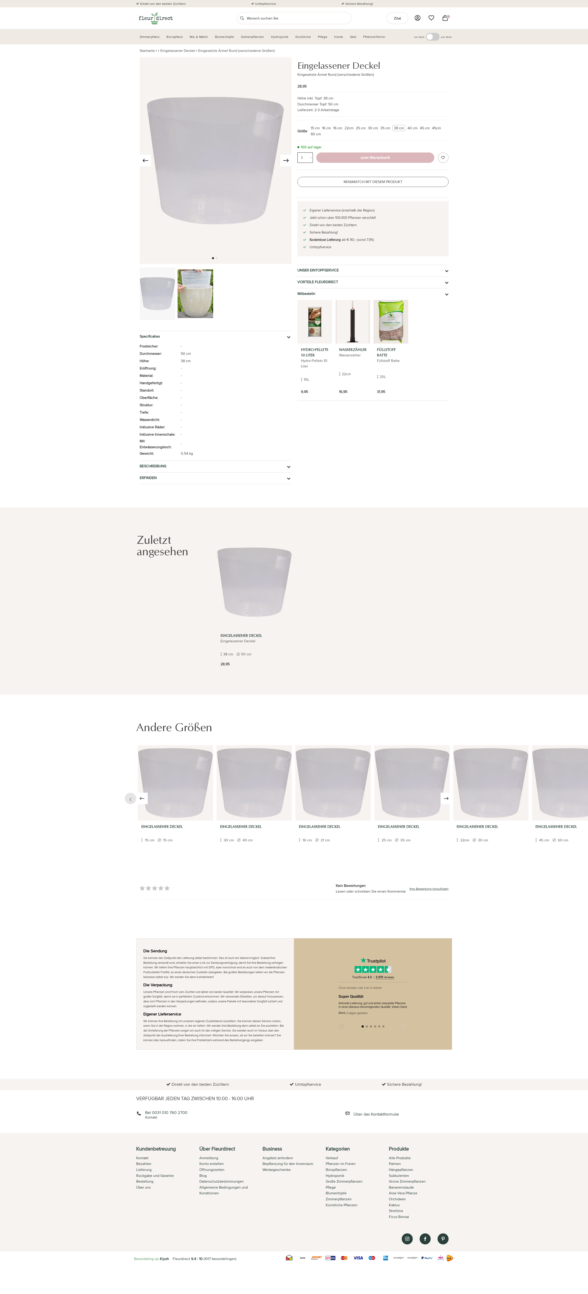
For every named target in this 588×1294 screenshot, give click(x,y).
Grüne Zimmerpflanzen (407, 1181)
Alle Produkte (400, 1158)
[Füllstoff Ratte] (390, 322)
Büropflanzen (336, 1169)
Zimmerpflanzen (339, 1199)
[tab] (167, 1183)
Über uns (143, 1187)
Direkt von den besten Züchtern (163, 3)
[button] (213, 258)
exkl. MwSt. (446, 37)
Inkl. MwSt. (419, 37)
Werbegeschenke (277, 1169)
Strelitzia (396, 1210)
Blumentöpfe (336, 1193)
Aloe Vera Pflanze (403, 1193)
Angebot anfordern (278, 1158)
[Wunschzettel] (431, 17)
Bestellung (144, 1181)
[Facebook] (425, 1238)
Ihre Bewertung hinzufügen (429, 888)
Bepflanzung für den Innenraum (288, 1163)
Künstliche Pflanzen (341, 1205)
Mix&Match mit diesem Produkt (373, 181)
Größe (302, 131)
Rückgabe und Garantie (155, 1175)
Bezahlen (143, 1163)
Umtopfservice (265, 3)
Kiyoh (164, 1258)
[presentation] (145, 160)
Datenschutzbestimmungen (221, 1181)
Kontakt (142, 1158)
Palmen (395, 1163)
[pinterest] (443, 1238)
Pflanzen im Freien (341, 1163)
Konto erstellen (211, 1163)
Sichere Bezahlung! (359, 3)
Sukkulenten (399, 1175)
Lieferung (144, 1169)
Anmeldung (208, 1158)
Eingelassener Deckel (177, 50)
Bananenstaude (401, 1187)
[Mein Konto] (417, 17)
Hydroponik (335, 1175)
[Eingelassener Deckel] (254, 582)
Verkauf (332, 1158)
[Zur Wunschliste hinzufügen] (443, 157)
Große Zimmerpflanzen (344, 1181)
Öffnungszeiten (211, 1169)
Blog (203, 1175)
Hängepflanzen (401, 1169)
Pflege (331, 1187)
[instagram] (407, 1238)
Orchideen (397, 1199)
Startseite (147, 50)
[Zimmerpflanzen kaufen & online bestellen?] (155, 18)
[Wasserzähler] (353, 322)
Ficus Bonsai (399, 1216)
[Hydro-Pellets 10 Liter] (314, 322)
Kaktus (394, 1205)
